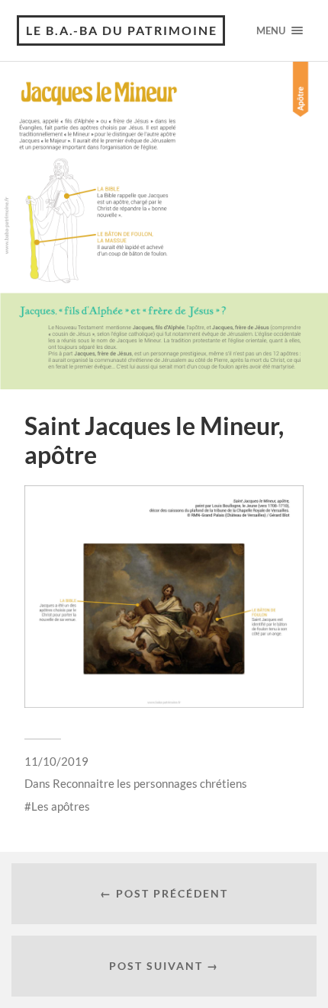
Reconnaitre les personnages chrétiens (150, 783)
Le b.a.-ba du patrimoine (121, 30)
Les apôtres (60, 806)
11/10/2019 (56, 761)
